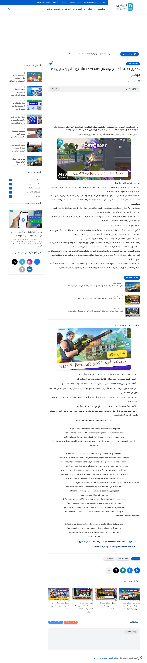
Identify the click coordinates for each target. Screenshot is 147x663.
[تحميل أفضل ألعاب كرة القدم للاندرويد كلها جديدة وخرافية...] (132, 300)
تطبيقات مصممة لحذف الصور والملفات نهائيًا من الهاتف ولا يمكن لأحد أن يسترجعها (18, 135)
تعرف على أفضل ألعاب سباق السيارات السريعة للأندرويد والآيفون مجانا (95, 286)
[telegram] (22, 262)
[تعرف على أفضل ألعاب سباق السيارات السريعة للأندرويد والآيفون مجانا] (132, 287)
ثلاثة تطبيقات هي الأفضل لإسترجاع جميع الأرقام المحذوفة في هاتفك (17, 107)
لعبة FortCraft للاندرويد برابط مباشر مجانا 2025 (115, 547)
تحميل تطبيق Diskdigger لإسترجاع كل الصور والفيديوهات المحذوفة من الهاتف (17, 93)
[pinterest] (22, 269)
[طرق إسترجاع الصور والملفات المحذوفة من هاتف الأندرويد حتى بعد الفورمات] (34, 119)
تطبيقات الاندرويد (25, 192)
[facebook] (37, 262)
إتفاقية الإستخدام (75, 2)
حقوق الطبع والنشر (43, 2)
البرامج (89, 9)
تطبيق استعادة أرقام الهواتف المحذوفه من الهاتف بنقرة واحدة (17, 79)
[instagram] (30, 262)
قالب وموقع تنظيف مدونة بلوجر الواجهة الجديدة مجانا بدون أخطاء (93, 54)
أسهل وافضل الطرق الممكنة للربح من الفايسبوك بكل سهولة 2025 (26, 234)
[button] (130, 570)
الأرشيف (55, 2)
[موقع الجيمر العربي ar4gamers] (124, 6)
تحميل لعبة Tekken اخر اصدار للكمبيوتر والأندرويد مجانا (59, 606)
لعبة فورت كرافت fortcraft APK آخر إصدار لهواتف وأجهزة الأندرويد (107, 542)
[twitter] (15, 262)
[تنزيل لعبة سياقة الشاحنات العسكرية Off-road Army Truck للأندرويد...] (132, 312)
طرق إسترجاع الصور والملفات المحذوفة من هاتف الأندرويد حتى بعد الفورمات (17, 121)
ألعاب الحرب (109, 558)
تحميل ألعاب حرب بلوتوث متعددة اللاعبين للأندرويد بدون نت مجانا (18, 148)
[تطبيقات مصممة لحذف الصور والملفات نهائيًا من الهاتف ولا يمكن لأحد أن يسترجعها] (34, 133)
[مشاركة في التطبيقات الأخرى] (109, 570)
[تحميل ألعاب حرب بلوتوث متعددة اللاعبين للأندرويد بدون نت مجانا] (34, 147)
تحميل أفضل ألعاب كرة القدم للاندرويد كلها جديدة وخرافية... (100, 299)
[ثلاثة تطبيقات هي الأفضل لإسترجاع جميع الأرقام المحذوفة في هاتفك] (34, 105)
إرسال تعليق (131, 632)
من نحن (63, 2)
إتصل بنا (103, 2)
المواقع (68, 9)
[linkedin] (30, 269)
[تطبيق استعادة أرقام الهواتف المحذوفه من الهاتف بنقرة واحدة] (34, 77)
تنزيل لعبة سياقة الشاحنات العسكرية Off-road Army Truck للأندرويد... (95, 311)
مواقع (25, 196)
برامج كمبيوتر (25, 184)
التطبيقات (101, 9)
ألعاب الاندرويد (133, 64)
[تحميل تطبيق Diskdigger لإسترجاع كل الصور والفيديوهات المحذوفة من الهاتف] (34, 91)
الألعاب (79, 9)
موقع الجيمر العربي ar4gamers (106, 658)
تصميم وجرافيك (53, 9)
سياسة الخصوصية (90, 2)
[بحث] (8, 9)
